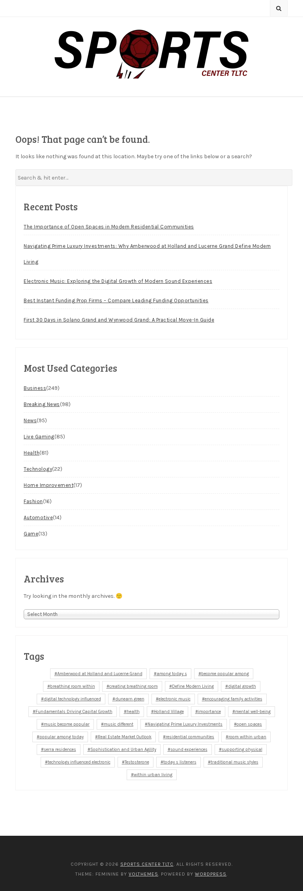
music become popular (67, 724)
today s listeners (179, 762)
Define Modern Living (193, 686)
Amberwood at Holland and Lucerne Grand (99, 673)
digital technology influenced (72, 699)
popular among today (61, 736)
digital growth (242, 686)
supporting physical (242, 749)
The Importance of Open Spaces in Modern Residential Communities (109, 227)
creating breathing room (133, 686)
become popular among (225, 673)
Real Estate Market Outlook (125, 736)
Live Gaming (39, 437)
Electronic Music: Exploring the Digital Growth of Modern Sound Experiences (118, 281)
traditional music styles (234, 762)
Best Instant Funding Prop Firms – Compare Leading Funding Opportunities (116, 300)
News (30, 420)
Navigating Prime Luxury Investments (185, 724)
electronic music (175, 699)
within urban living (153, 774)
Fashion (33, 501)
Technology (38, 469)
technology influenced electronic (79, 762)
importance (209, 711)
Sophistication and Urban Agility (123, 749)
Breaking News (42, 404)
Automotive (38, 517)
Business (35, 388)
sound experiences (189, 749)
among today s (172, 673)
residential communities (190, 736)
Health (31, 453)
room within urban (247, 736)
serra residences (60, 749)
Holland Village (169, 711)
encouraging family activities (233, 699)
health (133, 711)
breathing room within (72, 686)
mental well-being (253, 711)
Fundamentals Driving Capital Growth (74, 711)
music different (118, 724)
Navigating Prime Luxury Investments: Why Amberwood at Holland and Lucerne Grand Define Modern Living (147, 254)
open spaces (249, 724)
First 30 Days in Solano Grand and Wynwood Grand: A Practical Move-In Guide (119, 320)
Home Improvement (48, 485)
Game (31, 534)
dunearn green (129, 699)
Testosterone (137, 762)
